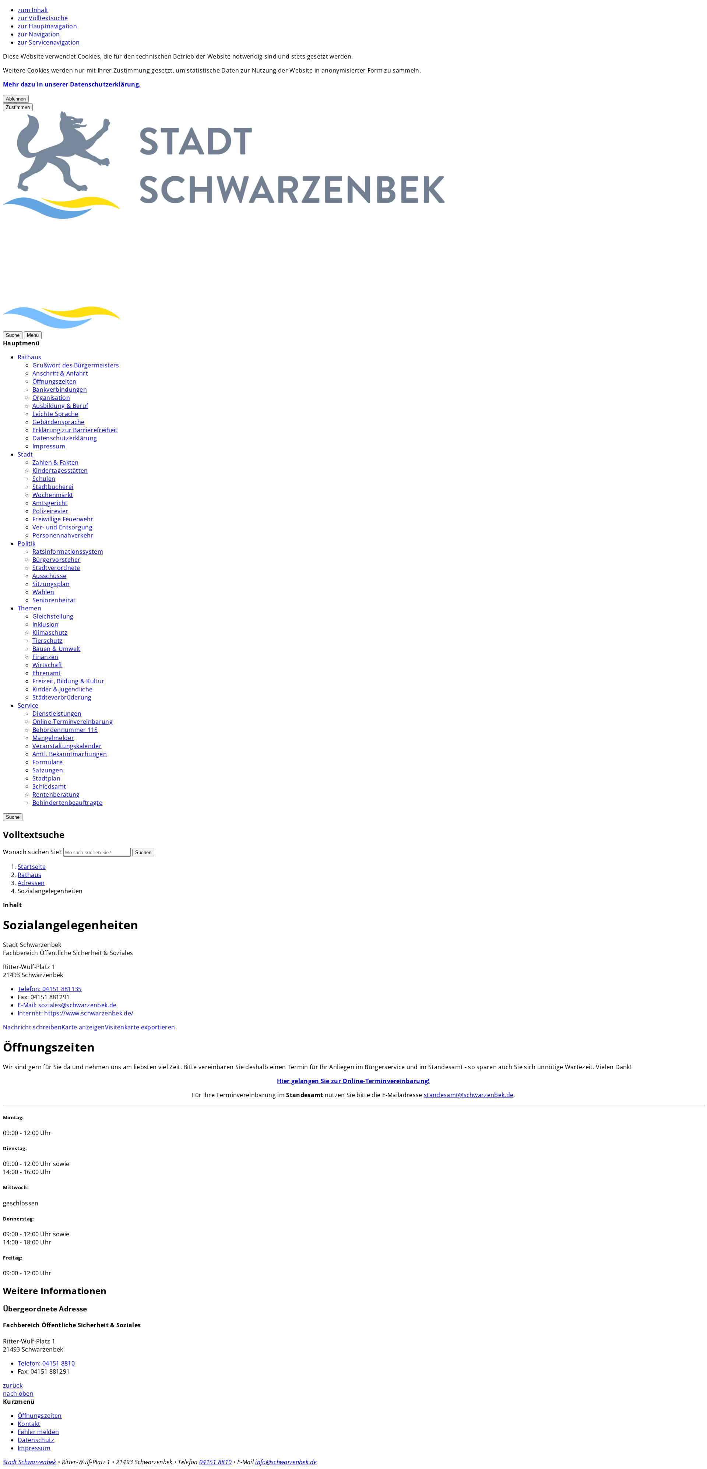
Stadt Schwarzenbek (29, 1462)
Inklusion (45, 624)
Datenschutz (36, 1440)
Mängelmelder (53, 738)
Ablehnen (16, 99)
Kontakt (29, 1424)
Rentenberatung (56, 794)
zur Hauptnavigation (47, 26)
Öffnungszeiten (54, 381)
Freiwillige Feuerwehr (63, 519)
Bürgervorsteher (56, 560)
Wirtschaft (47, 665)
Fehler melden (38, 1432)
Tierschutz (47, 641)
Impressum (48, 446)
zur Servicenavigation (49, 42)
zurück (12, 1385)
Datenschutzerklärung (64, 438)
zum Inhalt (33, 10)
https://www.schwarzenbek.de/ (75, 1013)
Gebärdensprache (58, 422)
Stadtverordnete (56, 568)
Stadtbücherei (52, 487)
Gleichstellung (52, 616)
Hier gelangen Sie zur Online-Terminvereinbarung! (353, 1081)
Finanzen (45, 657)
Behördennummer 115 (65, 730)
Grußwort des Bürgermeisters (75, 365)
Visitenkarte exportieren (140, 1027)
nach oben (18, 1393)
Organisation (51, 398)
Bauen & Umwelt (56, 649)
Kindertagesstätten (60, 470)
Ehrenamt (46, 673)
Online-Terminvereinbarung (72, 722)
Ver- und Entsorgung (62, 527)
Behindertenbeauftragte (67, 803)
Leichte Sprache (55, 414)
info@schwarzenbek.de (285, 1462)
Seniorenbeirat (53, 600)
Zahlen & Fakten (55, 462)
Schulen (43, 479)
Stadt (25, 454)
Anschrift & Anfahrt (60, 373)
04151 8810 (46, 1363)
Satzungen (47, 770)
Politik (26, 543)
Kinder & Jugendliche (62, 689)
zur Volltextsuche (43, 18)
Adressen (31, 883)
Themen (29, 608)
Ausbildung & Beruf (60, 406)
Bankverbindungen (59, 389)
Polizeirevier (50, 511)
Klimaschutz (50, 632)
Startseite (32, 867)
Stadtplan (46, 778)
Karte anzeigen (83, 1027)
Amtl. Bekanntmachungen (69, 754)
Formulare (47, 762)
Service (28, 705)
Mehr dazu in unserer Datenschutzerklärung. (72, 84)
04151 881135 (50, 989)
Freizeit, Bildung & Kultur (68, 681)
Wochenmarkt (52, 495)
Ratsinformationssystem (67, 551)
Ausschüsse (49, 576)
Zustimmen (18, 107)
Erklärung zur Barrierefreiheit (75, 430)
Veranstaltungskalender (67, 746)
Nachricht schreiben (32, 1027)
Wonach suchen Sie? (32, 852)
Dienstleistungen (56, 713)
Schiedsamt (49, 786)
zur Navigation (39, 34)
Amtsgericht (50, 503)
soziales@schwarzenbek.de (67, 1005)
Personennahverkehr (63, 535)
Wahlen (43, 592)
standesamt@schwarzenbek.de (468, 1095)
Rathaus (29, 357)
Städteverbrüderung (62, 697)
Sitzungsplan (51, 584)
